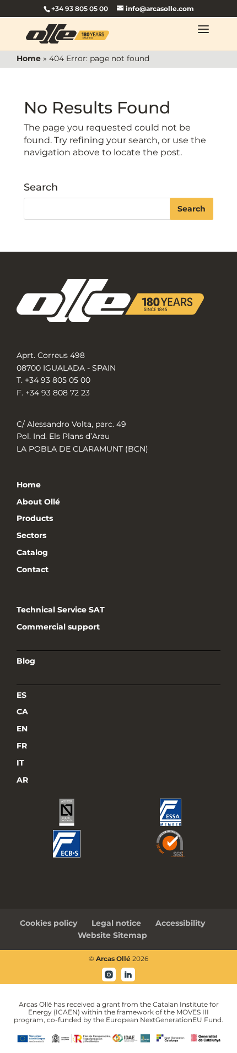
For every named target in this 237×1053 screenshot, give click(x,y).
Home (29, 58)
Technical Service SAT (61, 610)
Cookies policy (48, 923)
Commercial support (58, 627)
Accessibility (180, 923)
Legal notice (116, 923)
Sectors (31, 535)
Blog (26, 661)
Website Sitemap (112, 935)
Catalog (32, 552)
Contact (33, 569)
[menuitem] (118, 695)
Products (35, 518)
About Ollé (38, 502)
